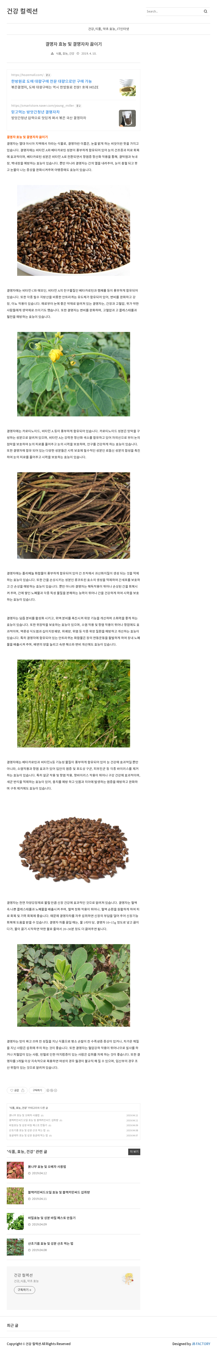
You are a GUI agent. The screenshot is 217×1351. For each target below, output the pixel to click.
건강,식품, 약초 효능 (26, 1281)
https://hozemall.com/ (27, 75)
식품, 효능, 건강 (65, 53)
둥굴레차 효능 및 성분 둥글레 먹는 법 (28, 1135)
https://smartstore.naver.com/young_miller (42, 106)
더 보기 (134, 1151)
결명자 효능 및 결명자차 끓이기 (73, 44)
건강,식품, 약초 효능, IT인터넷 (108, 29)
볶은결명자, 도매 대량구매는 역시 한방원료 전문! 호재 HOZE (55, 87)
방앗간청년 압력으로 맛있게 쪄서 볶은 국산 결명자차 (48, 118)
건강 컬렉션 (23, 1275)
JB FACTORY (201, 1344)
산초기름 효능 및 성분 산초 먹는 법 (27, 1130)
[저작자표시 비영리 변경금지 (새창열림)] (51, 1090)
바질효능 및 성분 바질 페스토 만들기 (28, 1125)
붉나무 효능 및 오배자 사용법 (24, 1115)
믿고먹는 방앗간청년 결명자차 (35, 112)
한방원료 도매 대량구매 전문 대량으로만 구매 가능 (51, 81)
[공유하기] (22, 1090)
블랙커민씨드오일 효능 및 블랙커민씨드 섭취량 (33, 1120)
